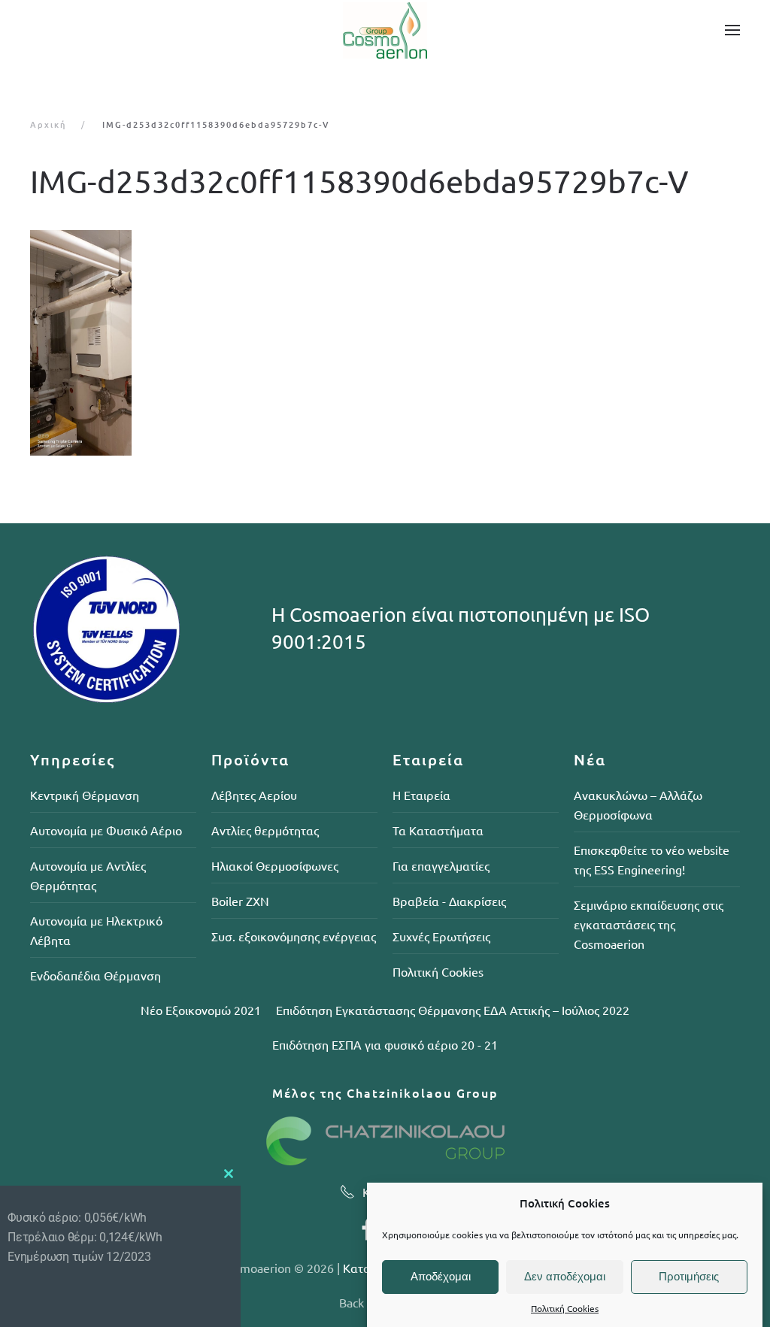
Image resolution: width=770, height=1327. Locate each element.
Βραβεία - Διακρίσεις (449, 900)
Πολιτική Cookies (565, 1308)
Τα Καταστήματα (438, 830)
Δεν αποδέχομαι (564, 1276)
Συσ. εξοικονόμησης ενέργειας (293, 936)
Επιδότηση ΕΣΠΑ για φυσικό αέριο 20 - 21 (385, 1044)
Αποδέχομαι (441, 1276)
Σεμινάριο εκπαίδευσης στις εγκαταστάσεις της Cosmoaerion (648, 924)
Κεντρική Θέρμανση (84, 794)
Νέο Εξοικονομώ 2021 (201, 1009)
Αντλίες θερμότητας (265, 830)
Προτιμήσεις (689, 1276)
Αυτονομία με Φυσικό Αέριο (106, 830)
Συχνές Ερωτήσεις (441, 936)
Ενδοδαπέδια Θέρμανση (95, 975)
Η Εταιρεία (421, 794)
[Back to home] (385, 30)
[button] (732, 30)
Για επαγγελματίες (441, 865)
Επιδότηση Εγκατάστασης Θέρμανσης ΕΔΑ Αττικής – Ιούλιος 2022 (452, 1009)
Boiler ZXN (240, 900)
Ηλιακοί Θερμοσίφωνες (274, 865)
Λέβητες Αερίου (254, 794)
